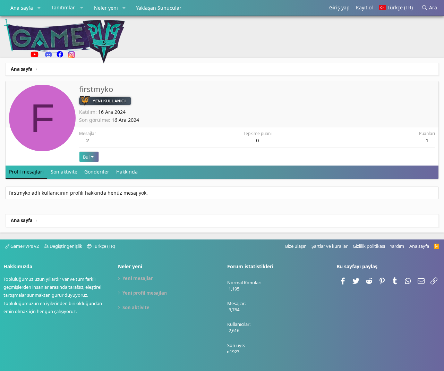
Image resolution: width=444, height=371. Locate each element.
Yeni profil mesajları (145, 293)
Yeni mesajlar (137, 278)
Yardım (397, 246)
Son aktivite (136, 307)
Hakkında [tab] (127, 171)
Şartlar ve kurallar (329, 246)
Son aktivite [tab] (64, 171)
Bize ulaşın (296, 246)
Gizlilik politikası (369, 246)
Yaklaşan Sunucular (158, 8)
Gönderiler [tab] (96, 171)
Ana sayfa (21, 8)
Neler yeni (106, 8)
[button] (39, 8)
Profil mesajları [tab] (26, 171)
